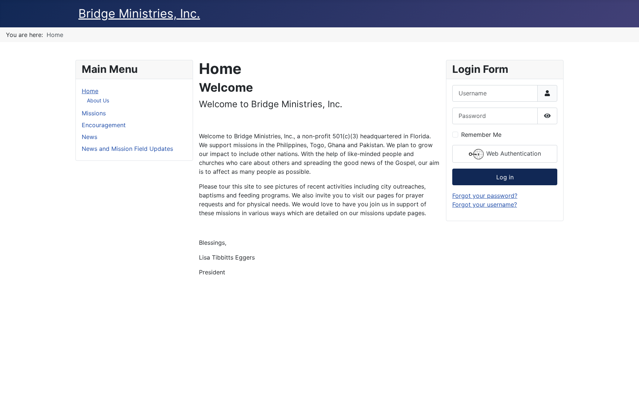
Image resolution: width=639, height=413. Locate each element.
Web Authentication (512, 153)
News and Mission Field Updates (127, 148)
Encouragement (104, 125)
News (89, 137)
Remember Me (481, 134)
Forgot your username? (484, 204)
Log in (505, 177)
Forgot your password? (484, 195)
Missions (94, 113)
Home (90, 91)
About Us (98, 100)
